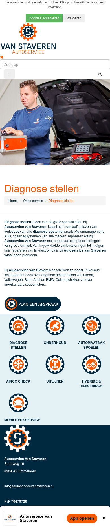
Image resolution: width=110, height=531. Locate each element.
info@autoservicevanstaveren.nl (29, 485)
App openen (82, 518)
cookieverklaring (80, 2)
